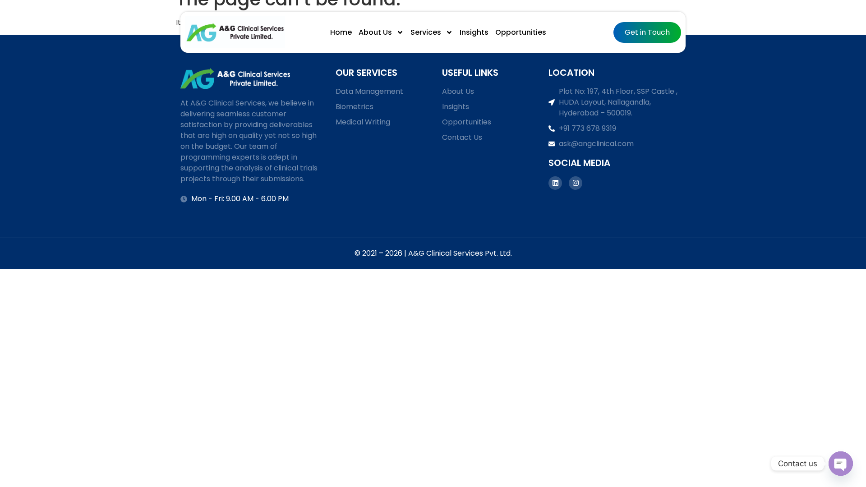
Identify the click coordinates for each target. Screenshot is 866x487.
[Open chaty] (841, 463)
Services (425, 32)
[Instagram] (575, 183)
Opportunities (520, 32)
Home (341, 32)
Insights (474, 32)
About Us (375, 32)
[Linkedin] (555, 183)
